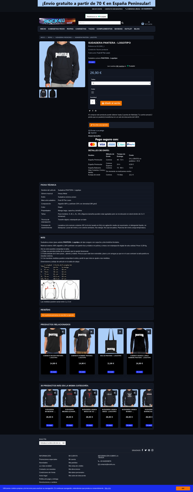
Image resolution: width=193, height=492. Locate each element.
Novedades (43, 463)
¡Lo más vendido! (45, 466)
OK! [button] (183, 488)
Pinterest (95, 110)
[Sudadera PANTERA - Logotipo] (43, 93)
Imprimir (93, 133)
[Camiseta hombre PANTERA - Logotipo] (82, 341)
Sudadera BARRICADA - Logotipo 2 (149, 411)
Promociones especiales (48, 459)
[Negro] (92, 92)
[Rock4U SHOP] (57, 21)
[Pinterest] (149, 450)
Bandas (118, 29)
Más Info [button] (108, 488)
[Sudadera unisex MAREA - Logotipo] (129, 398)
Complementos (104, 29)
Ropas (70, 29)
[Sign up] (64, 443)
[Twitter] (146, 450)
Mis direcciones (74, 469)
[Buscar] (122, 23)
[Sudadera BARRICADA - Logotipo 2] (149, 398)
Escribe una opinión (100, 125)
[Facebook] (142, 450)
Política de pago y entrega (48, 479)
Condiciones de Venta (47, 472)
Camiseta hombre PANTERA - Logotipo (82, 356)
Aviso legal (43, 476)
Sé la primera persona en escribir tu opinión (58, 315)
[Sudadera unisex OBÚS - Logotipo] (109, 398)
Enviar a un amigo (97, 130)
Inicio (43, 29)
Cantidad (93, 97)
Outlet (128, 29)
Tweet (89, 110)
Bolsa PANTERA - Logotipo (110, 355)
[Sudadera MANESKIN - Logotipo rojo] (50, 398)
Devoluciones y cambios (48, 482)
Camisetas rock (56, 29)
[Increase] (96, 100)
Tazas (91, 29)
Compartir (93, 110)
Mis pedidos (73, 463)
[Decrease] (96, 103)
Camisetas (81, 29)
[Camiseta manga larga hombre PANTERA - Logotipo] (139, 341)
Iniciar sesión (97, 9)
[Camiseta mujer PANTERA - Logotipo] (53, 341)
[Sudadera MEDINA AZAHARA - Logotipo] (69, 398)
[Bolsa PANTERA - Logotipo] (111, 341)
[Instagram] (152, 450)
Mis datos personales (76, 472)
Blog (137, 29)
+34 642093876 (146, 9)
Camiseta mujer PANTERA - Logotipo (53, 356)
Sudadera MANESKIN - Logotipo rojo (49, 411)
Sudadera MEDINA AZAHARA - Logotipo (69, 411)
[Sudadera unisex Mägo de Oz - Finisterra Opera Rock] (89, 398)
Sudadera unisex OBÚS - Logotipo (109, 410)
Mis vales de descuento (77, 476)
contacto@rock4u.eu (107, 464)
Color (93, 89)
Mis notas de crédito (76, 466)
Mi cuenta (72, 459)
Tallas (93, 79)
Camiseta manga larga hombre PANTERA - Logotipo (139, 356)
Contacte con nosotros (114, 9)
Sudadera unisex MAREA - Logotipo (129, 411)
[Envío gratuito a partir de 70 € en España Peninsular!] (96, 3)
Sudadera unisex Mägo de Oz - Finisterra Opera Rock (89, 411)
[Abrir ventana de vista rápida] (62, 331)
